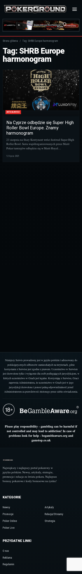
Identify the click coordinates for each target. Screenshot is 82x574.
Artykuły (49, 507)
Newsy (6, 507)
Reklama (7, 557)
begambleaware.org (54, 435)
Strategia (50, 521)
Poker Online (10, 521)
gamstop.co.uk (41, 440)
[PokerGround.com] (35, 9)
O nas (6, 550)
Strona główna (10, 40)
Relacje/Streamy (54, 514)
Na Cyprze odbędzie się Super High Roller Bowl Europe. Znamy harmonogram (40, 128)
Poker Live (8, 527)
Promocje (8, 514)
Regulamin (8, 564)
